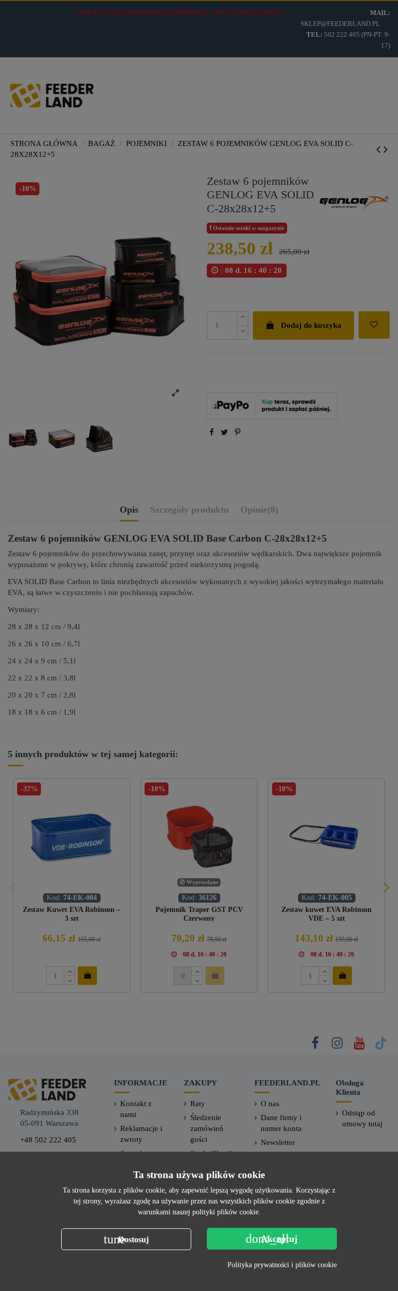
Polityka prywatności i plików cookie (282, 1265)
